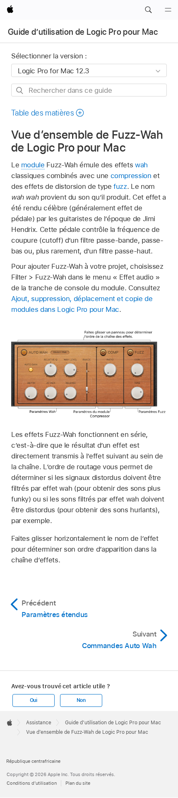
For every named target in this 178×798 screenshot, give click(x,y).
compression (131, 175)
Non (81, 700)
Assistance (38, 723)
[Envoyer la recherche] (20, 90)
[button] (148, 10)
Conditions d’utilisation (32, 783)
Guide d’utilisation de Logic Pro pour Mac (83, 32)
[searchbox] (89, 90)
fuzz (120, 186)
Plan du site (77, 783)
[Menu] (168, 10)
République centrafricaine (33, 761)
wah (141, 165)
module (33, 165)
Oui (33, 700)
